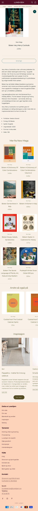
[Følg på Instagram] (7, 498)
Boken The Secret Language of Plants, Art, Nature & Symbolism (10, 273)
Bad (3, 369)
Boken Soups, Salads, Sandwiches (10, 238)
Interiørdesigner (7, 447)
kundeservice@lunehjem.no (11, 488)
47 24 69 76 (5, 493)
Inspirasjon (5, 419)
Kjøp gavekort (6, 441)
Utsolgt (19, 61)
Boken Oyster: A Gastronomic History (28, 238)
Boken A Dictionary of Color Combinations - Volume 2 (28, 170)
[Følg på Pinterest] (12, 498)
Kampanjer (5, 444)
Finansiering (6, 435)
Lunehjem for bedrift (8, 438)
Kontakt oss (5, 463)
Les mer (4, 392)
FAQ (3, 456)
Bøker (10, 6)
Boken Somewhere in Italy (10, 205)
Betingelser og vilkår (8, 469)
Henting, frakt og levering (10, 432)
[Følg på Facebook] (3, 498)
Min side (4, 410)
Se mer (19, 397)
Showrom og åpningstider (10, 459)
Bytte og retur (6, 466)
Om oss (4, 413)
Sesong (4, 423)
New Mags (19, 42)
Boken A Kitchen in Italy (28, 204)
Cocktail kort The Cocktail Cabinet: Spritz (13, 320)
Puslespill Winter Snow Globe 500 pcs (28, 272)
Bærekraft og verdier (8, 416)
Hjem (4, 6)
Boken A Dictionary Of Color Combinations (10, 169)
